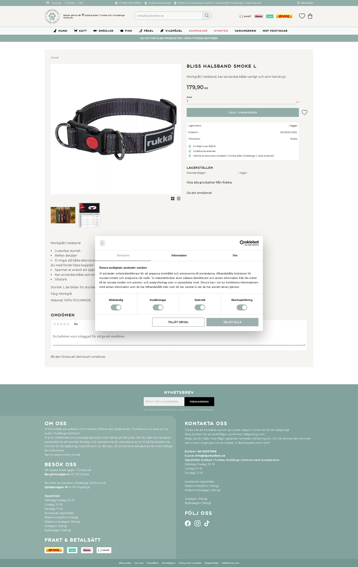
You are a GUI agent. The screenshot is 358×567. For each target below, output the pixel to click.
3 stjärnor (61, 324)
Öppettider (212, 563)
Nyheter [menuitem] (221, 31)
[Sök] (207, 16)
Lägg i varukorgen (243, 112)
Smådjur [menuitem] (106, 31)
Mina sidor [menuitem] (307, 2)
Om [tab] (235, 255)
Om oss (139, 563)
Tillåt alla (232, 322)
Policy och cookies (190, 563)
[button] (302, 16)
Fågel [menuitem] (149, 31)
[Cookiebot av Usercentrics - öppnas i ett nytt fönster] (242, 243)
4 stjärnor (64, 324)
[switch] (158, 307)
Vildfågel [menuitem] (173, 31)
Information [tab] (179, 255)
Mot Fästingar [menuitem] (275, 31)
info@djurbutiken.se (210, 455)
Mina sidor (125, 563)
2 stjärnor (57, 324)
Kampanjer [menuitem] (198, 31)
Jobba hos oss (230, 563)
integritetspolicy (205, 409)
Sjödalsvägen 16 (56, 487)
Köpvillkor (153, 563)
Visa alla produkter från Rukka (209, 182)
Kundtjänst (168, 563)
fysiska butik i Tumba (96, 15)
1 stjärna (54, 324)
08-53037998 (206, 451)
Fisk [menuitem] (128, 31)
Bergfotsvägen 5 (57, 474)
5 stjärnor (68, 324)
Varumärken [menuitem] (245, 31)
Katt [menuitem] (83, 31)
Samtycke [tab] (123, 255)
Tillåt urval (178, 322)
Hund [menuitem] (62, 31)
